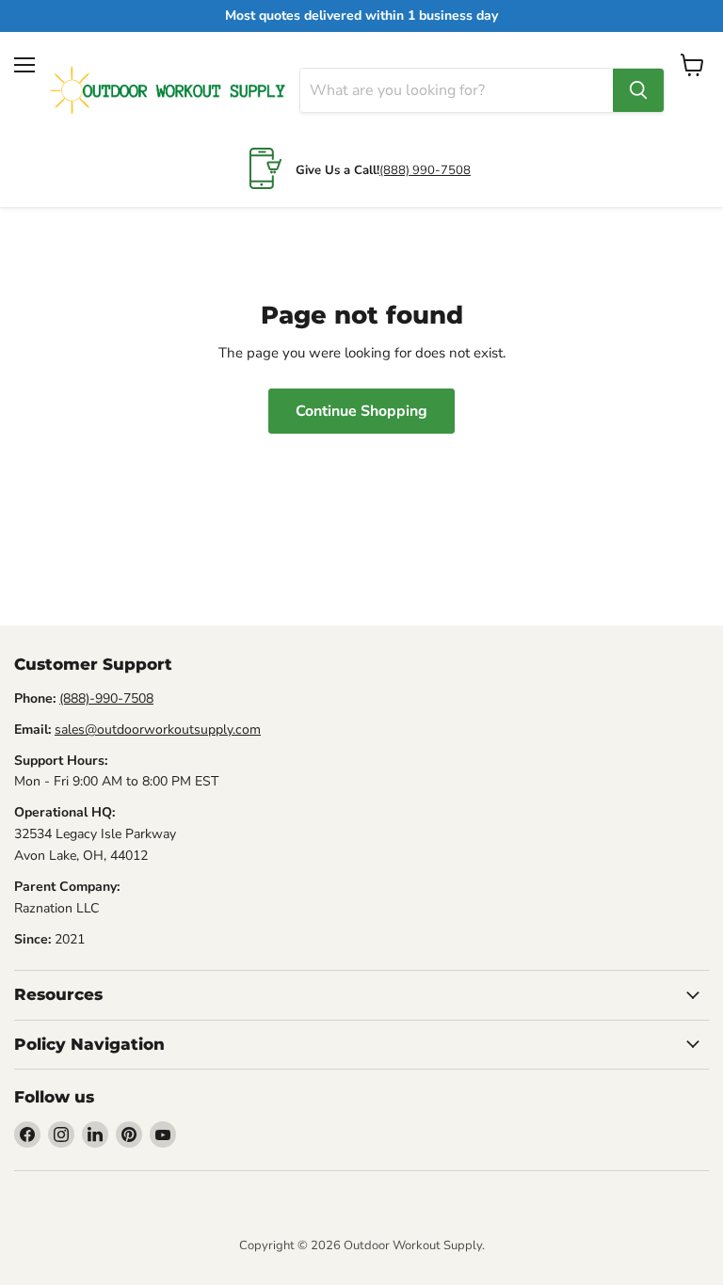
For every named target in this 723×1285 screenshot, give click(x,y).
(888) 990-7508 (425, 170)
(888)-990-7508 (106, 698)
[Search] (638, 90)
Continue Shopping (361, 411)
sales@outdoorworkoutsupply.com (158, 729)
